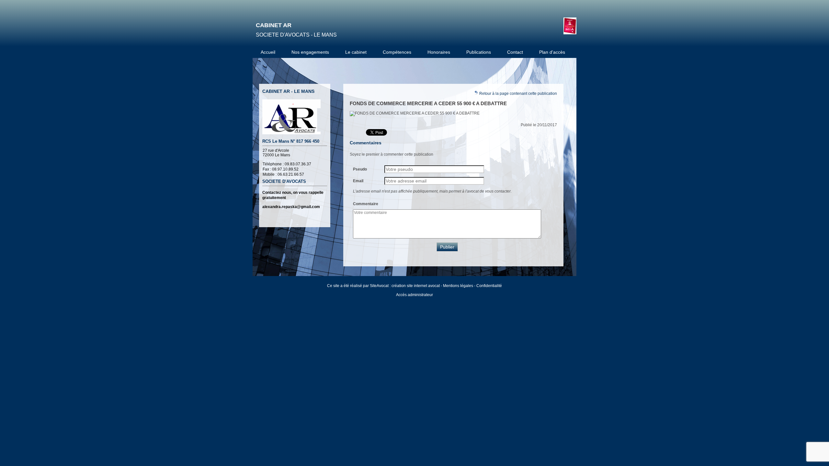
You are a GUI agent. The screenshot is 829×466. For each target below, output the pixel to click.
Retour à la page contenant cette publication (517, 93)
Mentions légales (458, 285)
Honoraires (438, 52)
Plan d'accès (552, 52)
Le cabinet (356, 52)
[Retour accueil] (569, 25)
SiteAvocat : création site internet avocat (405, 285)
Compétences (397, 52)
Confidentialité (489, 285)
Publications (478, 52)
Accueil (268, 52)
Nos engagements (310, 52)
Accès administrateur (414, 295)
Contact (515, 52)
